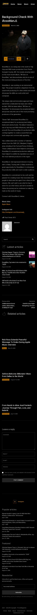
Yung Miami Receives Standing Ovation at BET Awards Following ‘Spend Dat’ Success (18, 528)
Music (4, 348)
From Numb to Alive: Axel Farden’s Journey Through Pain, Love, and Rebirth (17, 408)
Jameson (17, 223)
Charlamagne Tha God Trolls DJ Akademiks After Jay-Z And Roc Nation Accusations (18, 535)
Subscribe (19, 592)
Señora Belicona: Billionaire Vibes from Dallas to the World (16, 375)
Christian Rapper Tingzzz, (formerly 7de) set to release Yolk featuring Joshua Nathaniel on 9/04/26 (13, 254)
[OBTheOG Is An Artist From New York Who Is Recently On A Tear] (32, 283)
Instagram (21, 502)
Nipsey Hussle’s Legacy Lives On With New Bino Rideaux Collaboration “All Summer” (16, 514)
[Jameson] (7, 226)
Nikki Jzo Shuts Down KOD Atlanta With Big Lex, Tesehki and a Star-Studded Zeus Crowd (14, 273)
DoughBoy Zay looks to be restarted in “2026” (14, 263)
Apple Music (6, 204)
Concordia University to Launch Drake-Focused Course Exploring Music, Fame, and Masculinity (18, 521)
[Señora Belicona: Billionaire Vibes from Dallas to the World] (18, 362)
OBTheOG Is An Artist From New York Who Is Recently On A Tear (14, 282)
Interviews (6, 25)
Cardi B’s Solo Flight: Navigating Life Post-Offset (28, 306)
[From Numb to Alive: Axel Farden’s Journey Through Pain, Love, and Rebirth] (18, 393)
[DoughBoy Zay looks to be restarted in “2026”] (32, 264)
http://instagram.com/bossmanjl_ (13, 212)
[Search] (33, 239)
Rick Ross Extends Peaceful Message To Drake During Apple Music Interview (16, 342)
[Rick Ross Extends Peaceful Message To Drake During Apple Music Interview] (18, 328)
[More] (27, 59)
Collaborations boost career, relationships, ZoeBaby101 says (8, 306)
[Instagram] (15, 501)
